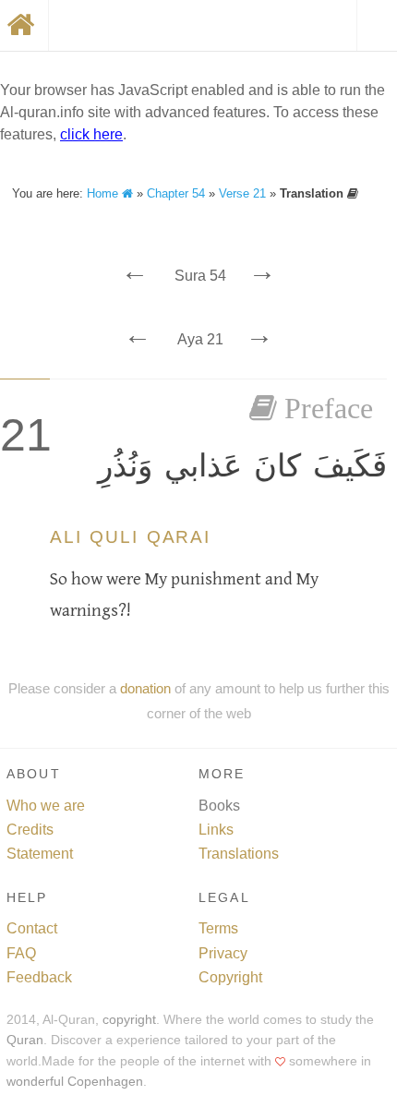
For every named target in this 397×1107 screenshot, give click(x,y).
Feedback (39, 977)
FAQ (21, 953)
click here (91, 134)
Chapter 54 (176, 193)
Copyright (230, 977)
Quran (24, 1040)
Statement (39, 853)
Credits (30, 829)
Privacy (222, 953)
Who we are (45, 805)
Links (216, 829)
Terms (218, 928)
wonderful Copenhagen (74, 1082)
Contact (31, 928)
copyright (129, 1020)
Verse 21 (242, 193)
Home (104, 193)
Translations (238, 853)
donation (145, 688)
